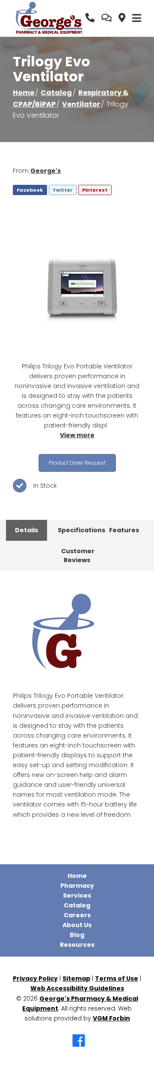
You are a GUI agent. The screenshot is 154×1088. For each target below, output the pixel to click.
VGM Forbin (111, 1018)
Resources (77, 944)
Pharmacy (77, 885)
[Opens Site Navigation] (136, 18)
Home (23, 93)
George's (45, 170)
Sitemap (76, 978)
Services (77, 895)
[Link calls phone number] (90, 18)
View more (77, 435)
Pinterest (94, 190)
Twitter (63, 190)
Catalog (56, 93)
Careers (77, 915)
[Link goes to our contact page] (106, 18)
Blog (77, 935)
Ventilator (81, 104)
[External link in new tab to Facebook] (79, 1041)
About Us (77, 925)
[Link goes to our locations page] (121, 18)
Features (124, 530)
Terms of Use (116, 978)
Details (26, 530)
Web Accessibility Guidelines (77, 988)
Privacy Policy (35, 978)
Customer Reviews (78, 555)
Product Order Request (77, 462)
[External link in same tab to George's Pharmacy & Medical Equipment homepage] (49, 18)
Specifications (78, 530)
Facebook (30, 190)
